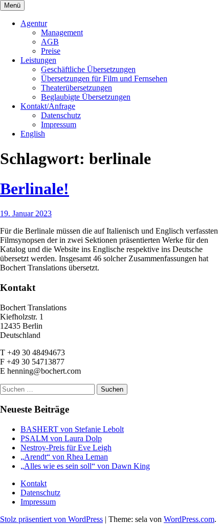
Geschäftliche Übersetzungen (88, 69)
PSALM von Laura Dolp (61, 438)
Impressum (58, 124)
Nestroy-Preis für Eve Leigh (66, 447)
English (32, 133)
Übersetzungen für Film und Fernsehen (104, 78)
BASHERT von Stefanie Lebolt (72, 429)
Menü (12, 5)
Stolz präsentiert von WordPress (51, 519)
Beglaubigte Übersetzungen (85, 97)
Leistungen (38, 60)
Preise (50, 51)
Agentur (33, 23)
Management (62, 32)
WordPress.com (189, 519)
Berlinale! (34, 188)
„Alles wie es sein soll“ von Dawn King (85, 466)
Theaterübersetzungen (76, 87)
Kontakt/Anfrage (47, 106)
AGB (50, 41)
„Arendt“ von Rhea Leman (64, 456)
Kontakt (33, 483)
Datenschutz (61, 115)
